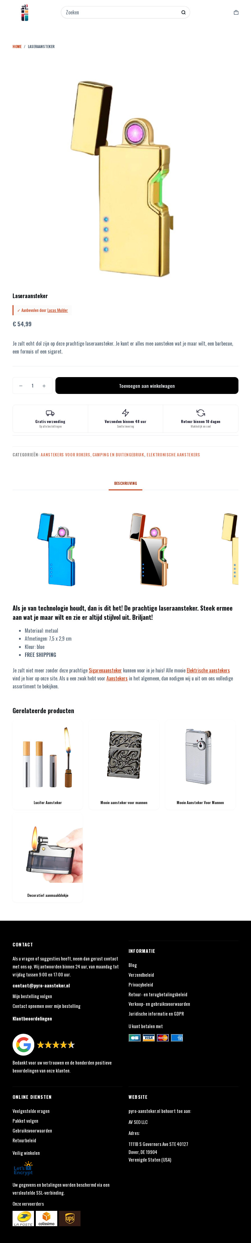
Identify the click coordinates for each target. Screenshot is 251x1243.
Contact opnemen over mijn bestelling (47, 1005)
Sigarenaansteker (105, 670)
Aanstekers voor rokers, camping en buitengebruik (92, 454)
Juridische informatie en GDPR (156, 1013)
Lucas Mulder (57, 310)
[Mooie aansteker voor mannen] (124, 755)
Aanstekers (117, 678)
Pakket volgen (25, 1120)
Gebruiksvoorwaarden (32, 1130)
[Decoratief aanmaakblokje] (48, 848)
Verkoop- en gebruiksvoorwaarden (159, 1003)
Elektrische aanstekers (208, 670)
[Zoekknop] (183, 12)
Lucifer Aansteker (48, 802)
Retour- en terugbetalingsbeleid (158, 994)
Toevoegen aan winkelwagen (147, 385)
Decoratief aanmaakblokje (47, 895)
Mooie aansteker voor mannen (123, 802)
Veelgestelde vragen (31, 1110)
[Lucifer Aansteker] (48, 755)
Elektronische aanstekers (173, 454)
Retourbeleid (24, 1140)
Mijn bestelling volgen (32, 996)
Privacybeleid (141, 984)
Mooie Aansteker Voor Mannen (200, 802)
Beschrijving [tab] (125, 483)
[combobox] (121, 12)
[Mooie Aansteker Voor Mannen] (200, 755)
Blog (133, 964)
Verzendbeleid (141, 974)
